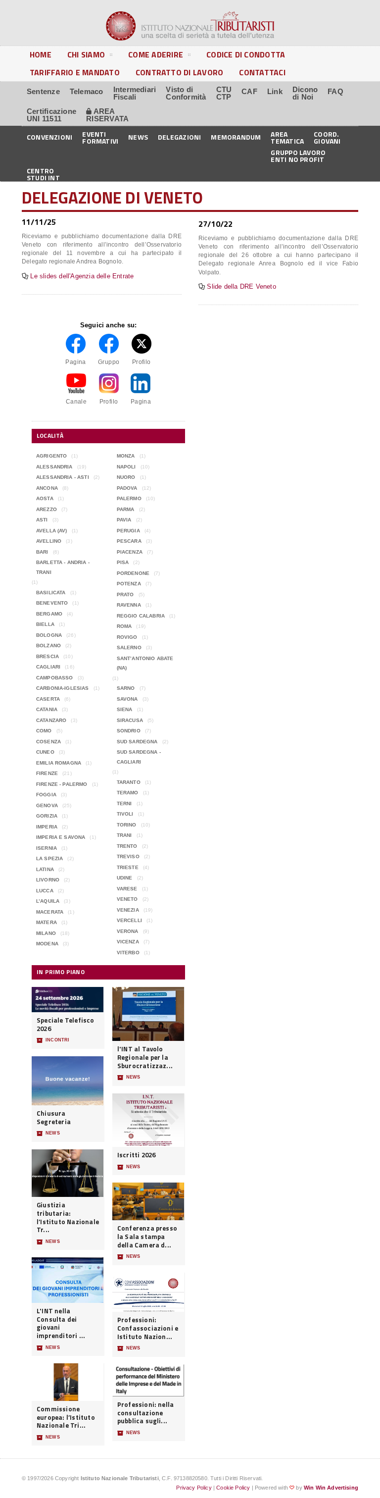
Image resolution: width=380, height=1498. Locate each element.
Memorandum (236, 137)
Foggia (46, 794)
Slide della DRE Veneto (241, 286)
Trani (124, 835)
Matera (46, 922)
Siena (125, 709)
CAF (249, 91)
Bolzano (48, 645)
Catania (46, 709)
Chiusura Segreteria (54, 1117)
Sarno (126, 688)
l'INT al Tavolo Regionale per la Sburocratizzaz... (145, 1057)
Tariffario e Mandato (75, 72)
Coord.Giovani (327, 137)
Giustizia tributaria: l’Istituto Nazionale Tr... (68, 1217)
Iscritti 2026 (136, 1155)
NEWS (48, 1133)
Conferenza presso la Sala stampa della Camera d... (147, 1236)
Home (40, 54)
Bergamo (49, 614)
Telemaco (86, 91)
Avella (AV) (51, 530)
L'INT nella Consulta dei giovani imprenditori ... (61, 1323)
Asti (42, 519)
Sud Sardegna (137, 741)
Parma (126, 509)
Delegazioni (179, 137)
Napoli (126, 466)
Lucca (44, 890)
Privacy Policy (193, 1488)
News (138, 137)
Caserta (48, 699)
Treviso (128, 856)
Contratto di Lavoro (180, 72)
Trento (127, 846)
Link (275, 91)
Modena (47, 943)
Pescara (129, 541)
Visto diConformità (186, 93)
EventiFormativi (100, 137)
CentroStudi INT (43, 173)
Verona (128, 931)
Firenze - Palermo (62, 784)
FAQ (335, 91)
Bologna (49, 635)
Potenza (129, 583)
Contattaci (262, 72)
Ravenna (129, 605)
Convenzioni (49, 137)
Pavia (124, 519)
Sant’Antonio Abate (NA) (145, 663)
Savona (127, 699)
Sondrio (129, 730)
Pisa (123, 562)
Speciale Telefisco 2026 (66, 1024)
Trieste (128, 867)
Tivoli (125, 814)
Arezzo (46, 509)
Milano (46, 933)
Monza (126, 456)
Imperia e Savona (60, 837)
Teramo (128, 792)
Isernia (46, 848)
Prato (125, 594)
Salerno (129, 647)
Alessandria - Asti (62, 477)
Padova (127, 488)
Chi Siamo (86, 54)
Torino (127, 824)
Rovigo (127, 637)
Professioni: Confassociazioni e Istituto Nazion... (148, 1328)
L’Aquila (47, 901)
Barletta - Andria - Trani (63, 567)
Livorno (47, 879)
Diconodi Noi (305, 93)
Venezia (128, 910)
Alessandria (54, 466)
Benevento (52, 603)
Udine (125, 877)
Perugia (128, 530)
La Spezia (49, 858)
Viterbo (128, 952)
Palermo (129, 498)
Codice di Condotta (245, 54)
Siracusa (130, 720)
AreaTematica (287, 137)
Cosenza (48, 741)
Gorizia (46, 816)
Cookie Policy (233, 1488)
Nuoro (126, 477)
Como (44, 730)
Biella (45, 624)
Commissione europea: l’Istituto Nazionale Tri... (66, 1417)
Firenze (47, 773)
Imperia (46, 826)
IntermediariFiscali (134, 93)
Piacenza (129, 552)
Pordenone (133, 573)
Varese (127, 888)
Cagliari (48, 667)
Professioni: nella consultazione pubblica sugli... (145, 1412)
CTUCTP (224, 93)
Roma (124, 626)
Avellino (48, 541)
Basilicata (51, 592)
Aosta (44, 498)
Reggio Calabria (141, 616)
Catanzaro (51, 720)
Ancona (47, 488)
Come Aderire (155, 54)
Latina (45, 869)
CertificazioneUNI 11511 (51, 114)
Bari (42, 552)
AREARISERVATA (107, 114)
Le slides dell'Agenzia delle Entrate (82, 276)
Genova (47, 805)
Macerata (49, 912)
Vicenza (128, 941)
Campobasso (54, 677)
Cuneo (45, 752)
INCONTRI (53, 1040)
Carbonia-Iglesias (62, 688)
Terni (124, 803)
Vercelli (129, 920)
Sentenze (43, 91)
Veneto (127, 899)
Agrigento (51, 456)
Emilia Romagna (58, 763)
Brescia (47, 656)
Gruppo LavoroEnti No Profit (298, 155)
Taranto (129, 782)
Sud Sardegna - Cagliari (139, 757)
